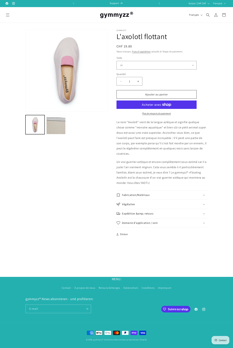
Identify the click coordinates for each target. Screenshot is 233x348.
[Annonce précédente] (74, 3)
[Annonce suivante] (159, 3)
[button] (8, 15)
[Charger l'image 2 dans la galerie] (56, 124)
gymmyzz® (98, 339)
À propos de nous (84, 287)
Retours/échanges (109, 287)
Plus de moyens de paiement (156, 113)
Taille (119, 57)
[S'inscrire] (87, 309)
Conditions (148, 287)
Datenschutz (130, 287)
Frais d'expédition (141, 51)
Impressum (164, 287)
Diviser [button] (124, 234)
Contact (66, 287)
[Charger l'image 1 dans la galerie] (35, 124)
